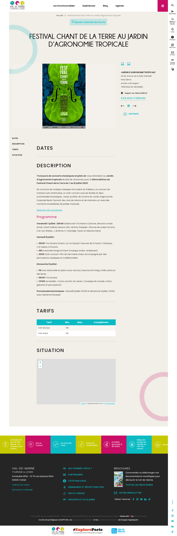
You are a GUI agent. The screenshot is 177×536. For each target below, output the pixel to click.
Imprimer (134, 114)
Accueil (59, 15)
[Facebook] (172, 510)
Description (18, 144)
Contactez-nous (21, 485)
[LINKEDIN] (145, 499)
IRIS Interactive (140, 516)
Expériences (89, 5)
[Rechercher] (172, 5)
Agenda (119, 5)
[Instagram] (172, 515)
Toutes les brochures (139, 484)
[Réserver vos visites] (163, 6)
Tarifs (15, 149)
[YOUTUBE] (141, 499)
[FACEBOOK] (133, 499)
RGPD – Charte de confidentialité (69, 516)
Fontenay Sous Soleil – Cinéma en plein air (134, 105)
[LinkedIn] (172, 526)
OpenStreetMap (110, 403)
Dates (15, 138)
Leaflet (83, 403)
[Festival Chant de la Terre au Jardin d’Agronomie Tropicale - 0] (64, 96)
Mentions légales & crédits (107, 516)
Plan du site (89, 516)
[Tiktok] (172, 531)
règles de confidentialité (82, 520)
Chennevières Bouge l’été (122, 105)
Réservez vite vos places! (49, 210)
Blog (105, 5)
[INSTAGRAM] (137, 499)
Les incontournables (64, 5)
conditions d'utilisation (108, 520)
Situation (17, 155)
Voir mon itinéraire (133, 98)
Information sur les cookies (42, 516)
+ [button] (40, 362)
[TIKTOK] (149, 499)
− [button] (40, 366)
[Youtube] (172, 521)
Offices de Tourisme (22, 490)
